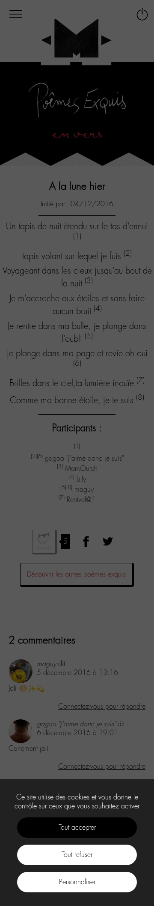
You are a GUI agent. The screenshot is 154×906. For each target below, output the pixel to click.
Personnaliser (77, 881)
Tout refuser (77, 854)
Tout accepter (77, 827)
